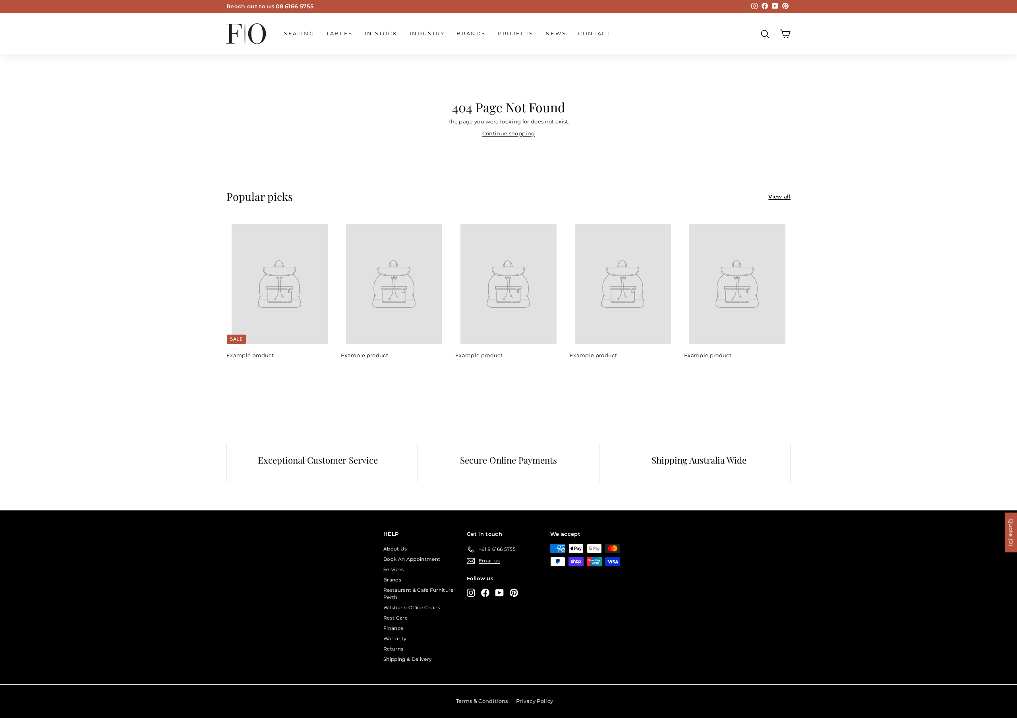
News (555, 33)
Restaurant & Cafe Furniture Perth (418, 593)
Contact (594, 33)
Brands (471, 33)
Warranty (395, 638)
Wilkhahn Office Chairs (411, 607)
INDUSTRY (427, 33)
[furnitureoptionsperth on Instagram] (471, 593)
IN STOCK (381, 33)
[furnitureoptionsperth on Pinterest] (514, 593)
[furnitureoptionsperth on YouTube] (499, 593)
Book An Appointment (411, 559)
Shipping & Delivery (407, 659)
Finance (393, 628)
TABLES (339, 33)
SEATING (299, 33)
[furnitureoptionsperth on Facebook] (485, 593)
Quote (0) (1011, 532)
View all (779, 196)
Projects (516, 33)
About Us (395, 549)
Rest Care (395, 618)
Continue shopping (508, 133)
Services (393, 569)
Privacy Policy (534, 701)
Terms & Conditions (482, 701)
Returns (393, 649)
